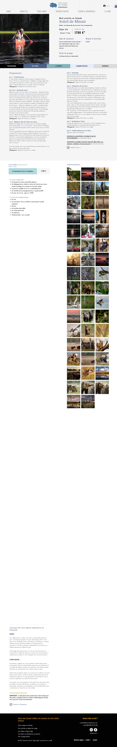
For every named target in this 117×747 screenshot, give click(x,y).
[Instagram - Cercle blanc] (91, 729)
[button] (41, 11)
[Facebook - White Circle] (95, 729)
